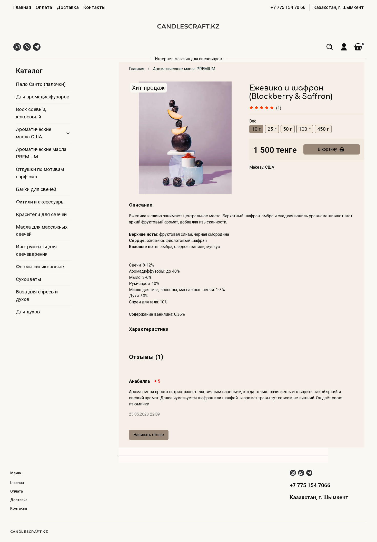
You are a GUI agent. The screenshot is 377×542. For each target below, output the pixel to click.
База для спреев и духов (37, 295)
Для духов (28, 312)
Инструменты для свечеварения (36, 250)
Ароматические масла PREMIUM (184, 68)
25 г (271, 129)
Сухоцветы (28, 279)
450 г (323, 129)
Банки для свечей (36, 189)
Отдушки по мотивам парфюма (40, 173)
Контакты (94, 7)
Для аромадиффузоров (43, 97)
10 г (256, 129)
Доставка (68, 7)
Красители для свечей (41, 214)
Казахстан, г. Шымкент (338, 7)
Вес (252, 121)
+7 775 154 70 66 (288, 7)
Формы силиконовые (40, 267)
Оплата (44, 7)
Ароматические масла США (33, 133)
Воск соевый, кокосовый (31, 113)
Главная (22, 7)
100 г (305, 129)
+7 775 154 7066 (310, 485)
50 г (287, 129)
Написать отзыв (148, 434)
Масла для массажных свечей (42, 230)
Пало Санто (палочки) (41, 84)
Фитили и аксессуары (40, 202)
